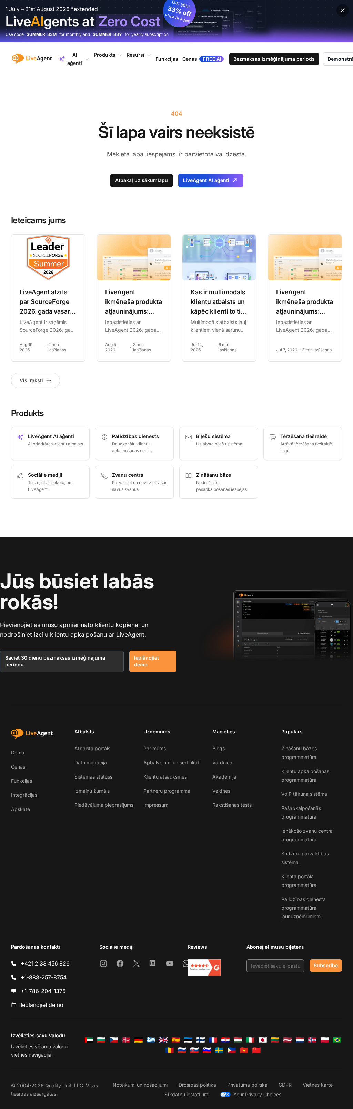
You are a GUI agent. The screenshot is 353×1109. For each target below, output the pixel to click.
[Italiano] (250, 1040)
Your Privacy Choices (257, 1094)
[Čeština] (114, 1040)
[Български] (101, 1040)
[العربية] (89, 1040)
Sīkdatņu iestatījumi (186, 1094)
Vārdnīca (222, 762)
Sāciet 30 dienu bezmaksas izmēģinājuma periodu (55, 661)
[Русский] (182, 1050)
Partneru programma (166, 791)
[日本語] (263, 1040)
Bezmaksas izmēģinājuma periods (274, 59)
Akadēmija (224, 777)
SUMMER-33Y (107, 34)
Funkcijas (21, 781)
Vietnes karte (318, 1085)
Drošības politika (197, 1085)
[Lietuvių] (275, 1040)
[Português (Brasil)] (337, 1040)
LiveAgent (130, 634)
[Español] (176, 1040)
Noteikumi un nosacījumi (140, 1085)
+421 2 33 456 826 (45, 963)
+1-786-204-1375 (43, 991)
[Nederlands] (300, 1040)
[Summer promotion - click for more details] (176, 21)
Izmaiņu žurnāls (92, 791)
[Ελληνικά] (151, 1040)
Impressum (155, 805)
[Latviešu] (287, 1040)
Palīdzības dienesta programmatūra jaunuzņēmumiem (303, 907)
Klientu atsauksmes (165, 777)
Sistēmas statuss (93, 777)
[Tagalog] (232, 1050)
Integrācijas (24, 795)
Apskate (20, 809)
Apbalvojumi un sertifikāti (171, 762)
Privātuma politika (247, 1085)
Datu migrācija (90, 762)
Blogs (218, 748)
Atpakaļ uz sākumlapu (141, 180)
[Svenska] (219, 1050)
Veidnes (221, 791)
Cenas (18, 767)
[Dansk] (126, 1040)
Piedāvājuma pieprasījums (103, 805)
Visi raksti (31, 380)
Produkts (104, 55)
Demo (17, 752)
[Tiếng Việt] (244, 1050)
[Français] (213, 1040)
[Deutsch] (138, 1040)
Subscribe (326, 965)
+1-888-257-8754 (44, 977)
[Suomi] (200, 1040)
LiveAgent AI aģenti (206, 180)
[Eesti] (188, 1040)
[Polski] (325, 1040)
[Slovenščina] (207, 1050)
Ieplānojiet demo (146, 661)
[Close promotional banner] (342, 10)
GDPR (285, 1085)
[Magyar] (238, 1040)
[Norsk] (312, 1040)
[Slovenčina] (194, 1050)
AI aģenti (74, 59)
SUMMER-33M (42, 34)
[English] (163, 1040)
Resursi (135, 55)
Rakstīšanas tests (232, 805)
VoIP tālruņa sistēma (304, 794)
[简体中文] (256, 1050)
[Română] (169, 1050)
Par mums (154, 748)
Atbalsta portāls (92, 748)
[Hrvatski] (225, 1040)
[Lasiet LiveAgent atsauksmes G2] (204, 967)
